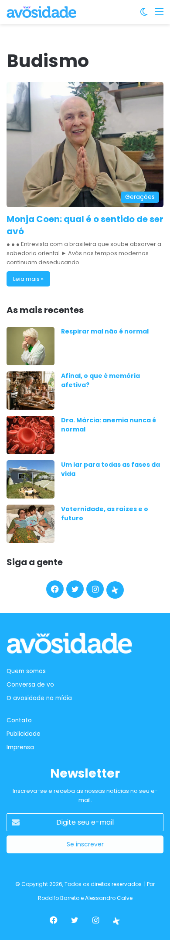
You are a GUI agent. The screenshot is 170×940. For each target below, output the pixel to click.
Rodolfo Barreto (58, 898)
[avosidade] (41, 12)
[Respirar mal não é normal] (30, 346)
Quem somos (26, 671)
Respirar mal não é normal (105, 331)
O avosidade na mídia (39, 698)
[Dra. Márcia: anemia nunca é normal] (30, 435)
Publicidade (24, 734)
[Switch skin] (143, 15)
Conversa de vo (30, 685)
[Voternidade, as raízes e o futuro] (30, 524)
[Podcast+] (115, 590)
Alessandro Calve (109, 898)
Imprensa (20, 747)
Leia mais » (28, 279)
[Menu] (159, 15)
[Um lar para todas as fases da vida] (30, 479)
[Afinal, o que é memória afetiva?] (30, 390)
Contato (19, 720)
